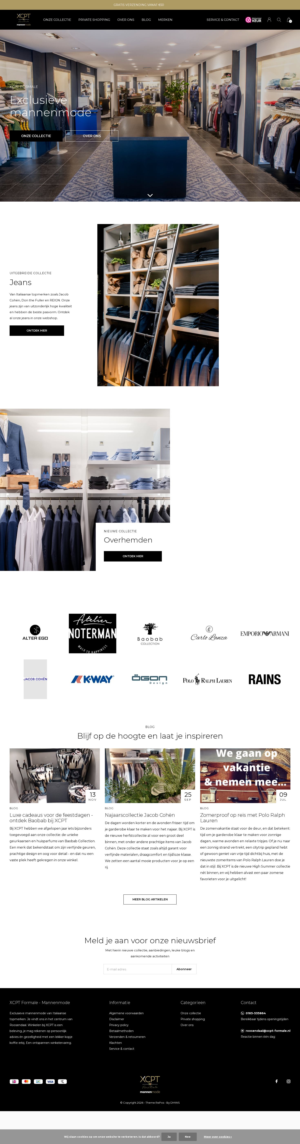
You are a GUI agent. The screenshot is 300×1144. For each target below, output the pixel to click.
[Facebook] (277, 1081)
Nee (188, 1136)
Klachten (115, 1043)
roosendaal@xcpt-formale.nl (268, 1031)
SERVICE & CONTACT (223, 20)
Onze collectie (57, 20)
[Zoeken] (279, 20)
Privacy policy (119, 1025)
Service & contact (121, 1049)
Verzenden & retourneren (127, 1037)
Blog (146, 20)
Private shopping (94, 20)
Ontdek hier (37, 330)
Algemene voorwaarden (126, 1013)
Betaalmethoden (121, 1031)
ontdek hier (133, 556)
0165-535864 (256, 1013)
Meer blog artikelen (150, 899)
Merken (165, 20)
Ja (169, 1136)
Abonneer (184, 969)
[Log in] (269, 20)
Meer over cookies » (218, 1136)
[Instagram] (288, 1081)
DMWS (175, 1102)
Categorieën (193, 1002)
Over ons (125, 20)
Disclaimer (116, 1019)
